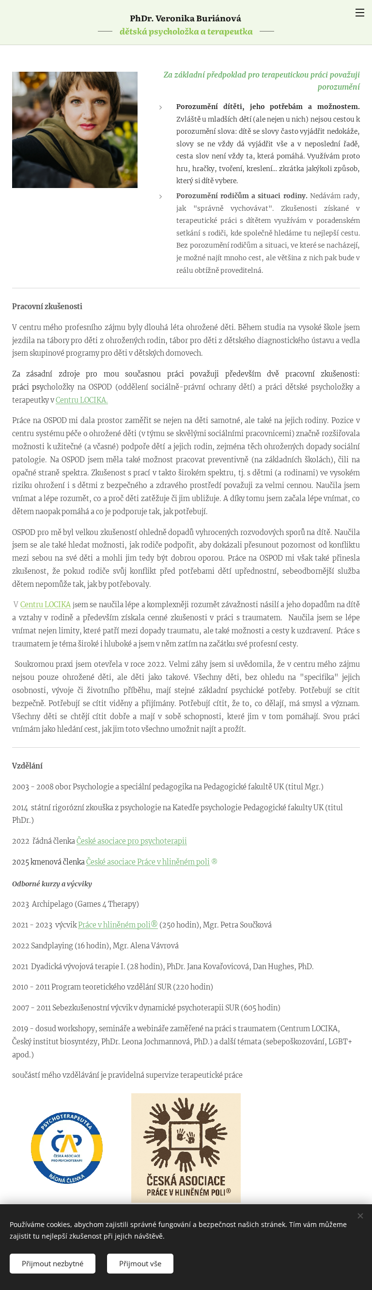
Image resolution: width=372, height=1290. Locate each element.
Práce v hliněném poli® (118, 925)
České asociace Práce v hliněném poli (148, 862)
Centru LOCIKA (45, 604)
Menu (360, 12)
